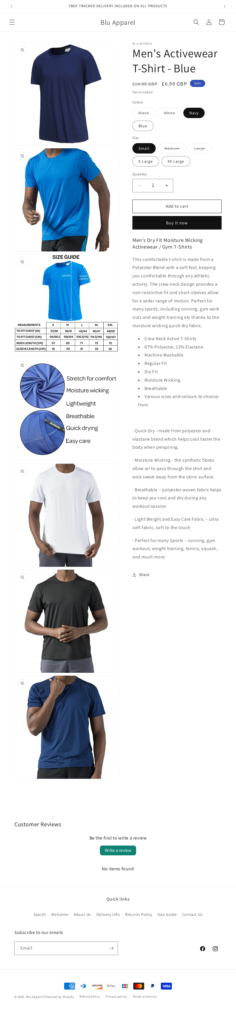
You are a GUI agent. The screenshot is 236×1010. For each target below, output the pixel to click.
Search (39, 914)
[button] (12, 22)
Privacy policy (116, 996)
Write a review (118, 850)
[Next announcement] (224, 6)
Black (146, 114)
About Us (82, 914)
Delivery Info (108, 914)
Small (144, 148)
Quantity (139, 174)
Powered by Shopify (59, 997)
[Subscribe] (111, 948)
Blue (142, 125)
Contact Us (192, 914)
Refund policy (89, 996)
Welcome (59, 914)
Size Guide (167, 914)
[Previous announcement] (11, 6)
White (172, 114)
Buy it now (177, 223)
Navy (194, 112)
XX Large (176, 161)
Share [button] (144, 574)
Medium (175, 149)
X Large (145, 161)
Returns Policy (138, 914)
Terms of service (145, 996)
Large (202, 149)
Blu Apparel (35, 997)
